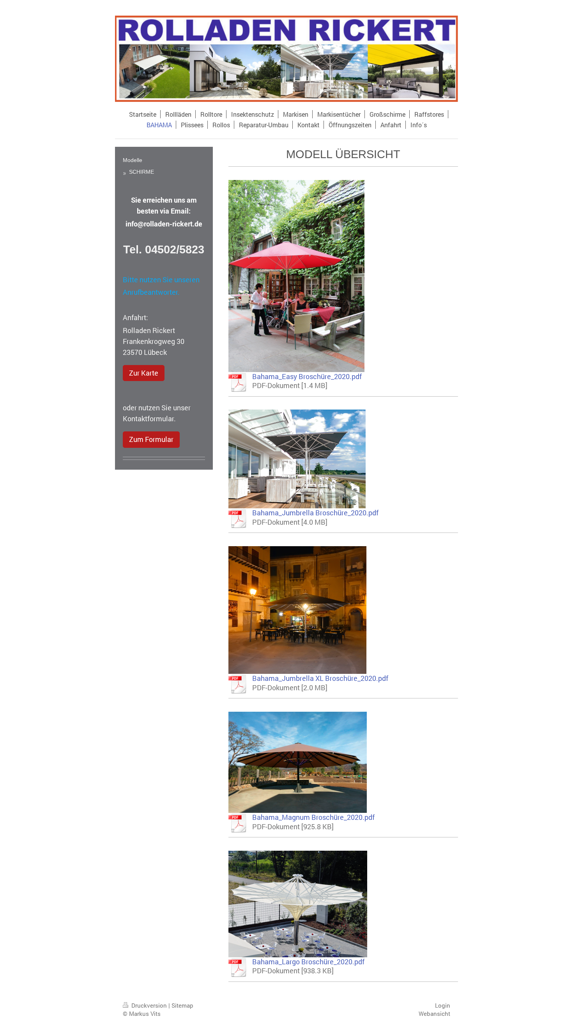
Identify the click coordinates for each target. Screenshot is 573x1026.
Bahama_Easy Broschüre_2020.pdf (307, 376)
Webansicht (434, 1013)
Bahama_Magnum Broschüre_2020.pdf (313, 817)
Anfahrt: (135, 317)
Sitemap (182, 1005)
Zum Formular (151, 439)
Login (442, 1005)
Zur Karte (143, 373)
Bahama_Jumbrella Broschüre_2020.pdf (315, 512)
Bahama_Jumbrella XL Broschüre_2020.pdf (320, 678)
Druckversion (149, 1005)
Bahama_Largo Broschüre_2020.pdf (308, 961)
